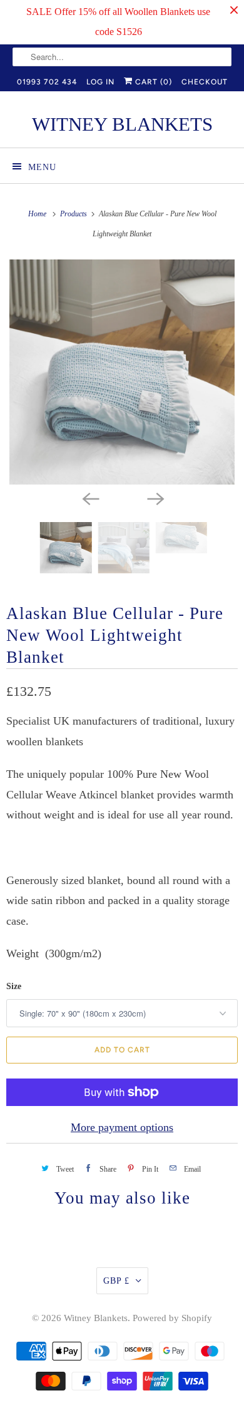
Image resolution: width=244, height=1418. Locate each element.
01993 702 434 (47, 82)
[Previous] (89, 498)
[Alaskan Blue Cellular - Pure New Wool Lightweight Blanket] (122, 372)
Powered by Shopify (172, 1318)
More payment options (122, 1127)
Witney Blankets (96, 1318)
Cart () (152, 82)
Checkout (204, 82)
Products (74, 213)
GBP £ (116, 1280)
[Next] (154, 498)
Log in (100, 82)
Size (13, 986)
